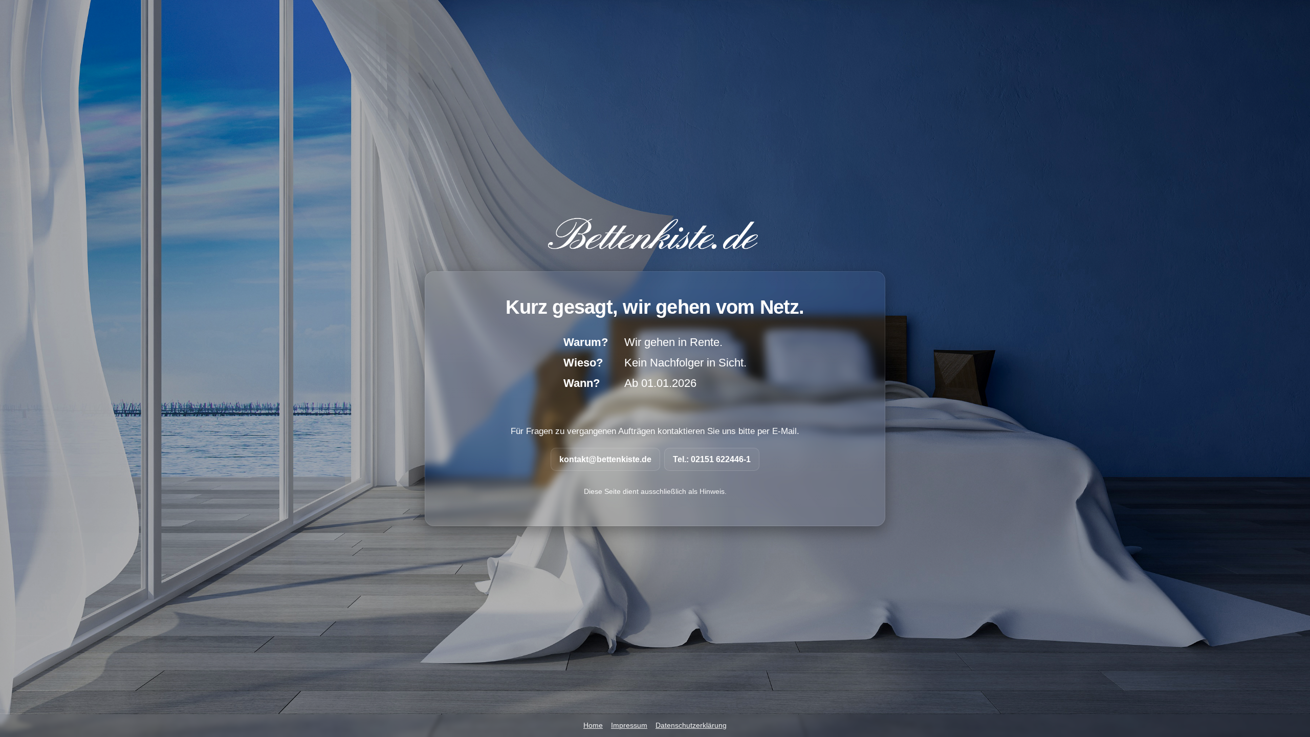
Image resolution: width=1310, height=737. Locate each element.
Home (593, 725)
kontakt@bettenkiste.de (605, 459)
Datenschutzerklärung (691, 725)
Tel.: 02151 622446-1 (712, 459)
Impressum (629, 725)
